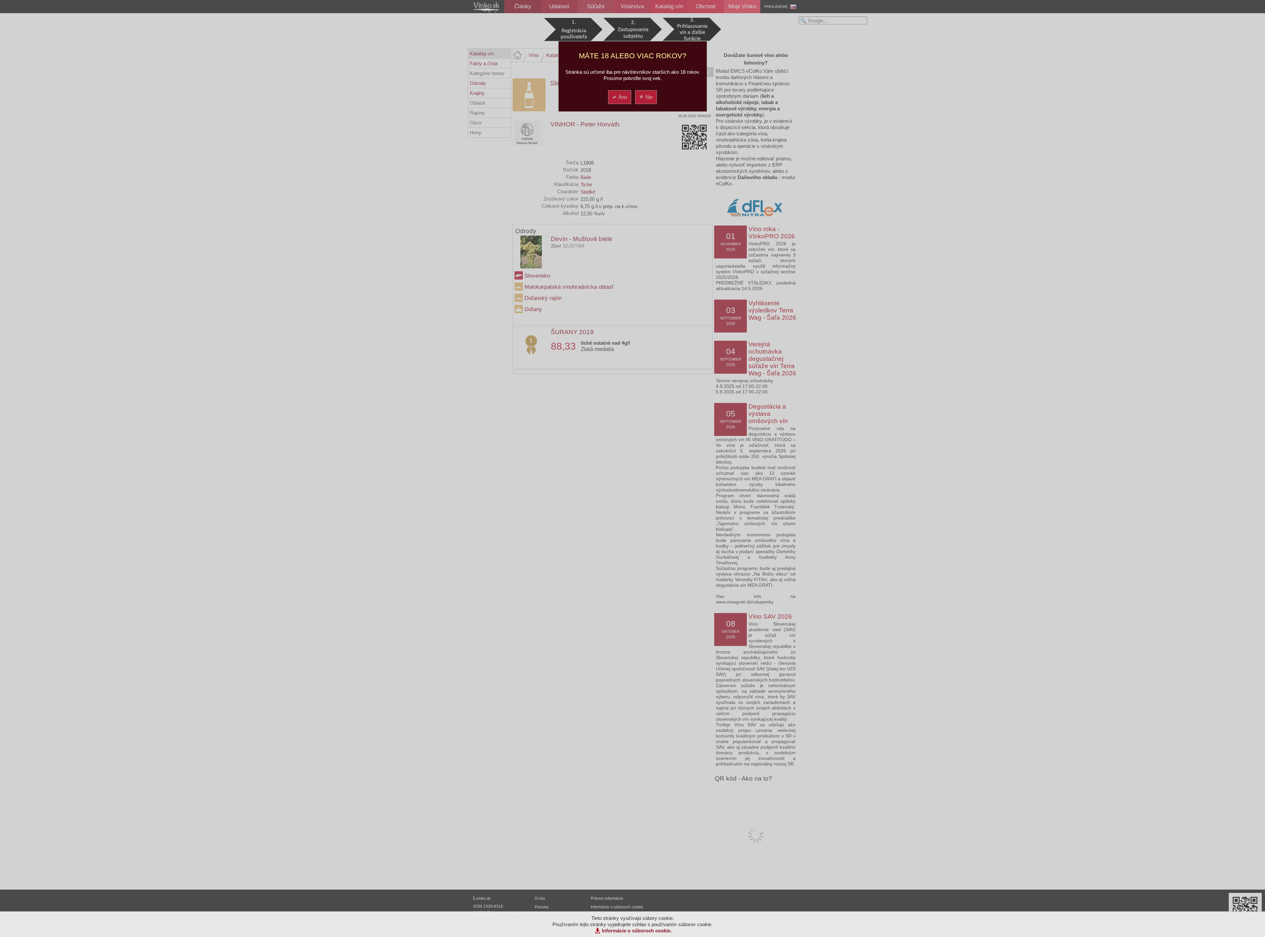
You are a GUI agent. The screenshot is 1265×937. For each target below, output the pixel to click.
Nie (649, 97)
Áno (622, 97)
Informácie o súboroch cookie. (637, 930)
